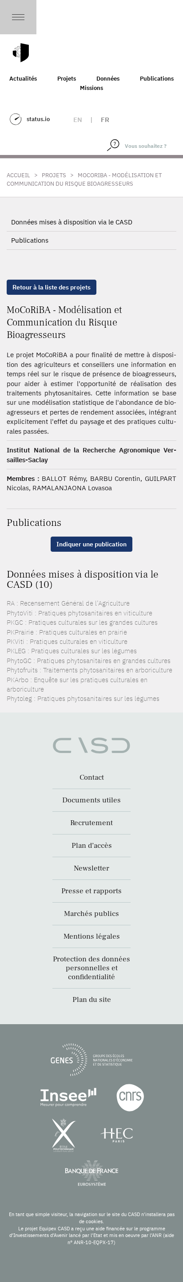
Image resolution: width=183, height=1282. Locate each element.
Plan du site (91, 1000)
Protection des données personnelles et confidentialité (91, 968)
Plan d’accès (92, 846)
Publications (157, 78)
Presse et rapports (91, 891)
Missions (91, 88)
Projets (66, 78)
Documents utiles (91, 800)
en (77, 119)
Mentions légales (92, 936)
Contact (92, 777)
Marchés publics (91, 914)
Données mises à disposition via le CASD (71, 222)
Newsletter (91, 868)
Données (107, 78)
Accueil (18, 175)
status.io (38, 119)
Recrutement (91, 823)
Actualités (23, 78)
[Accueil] (21, 52)
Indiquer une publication (91, 544)
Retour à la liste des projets (51, 287)
